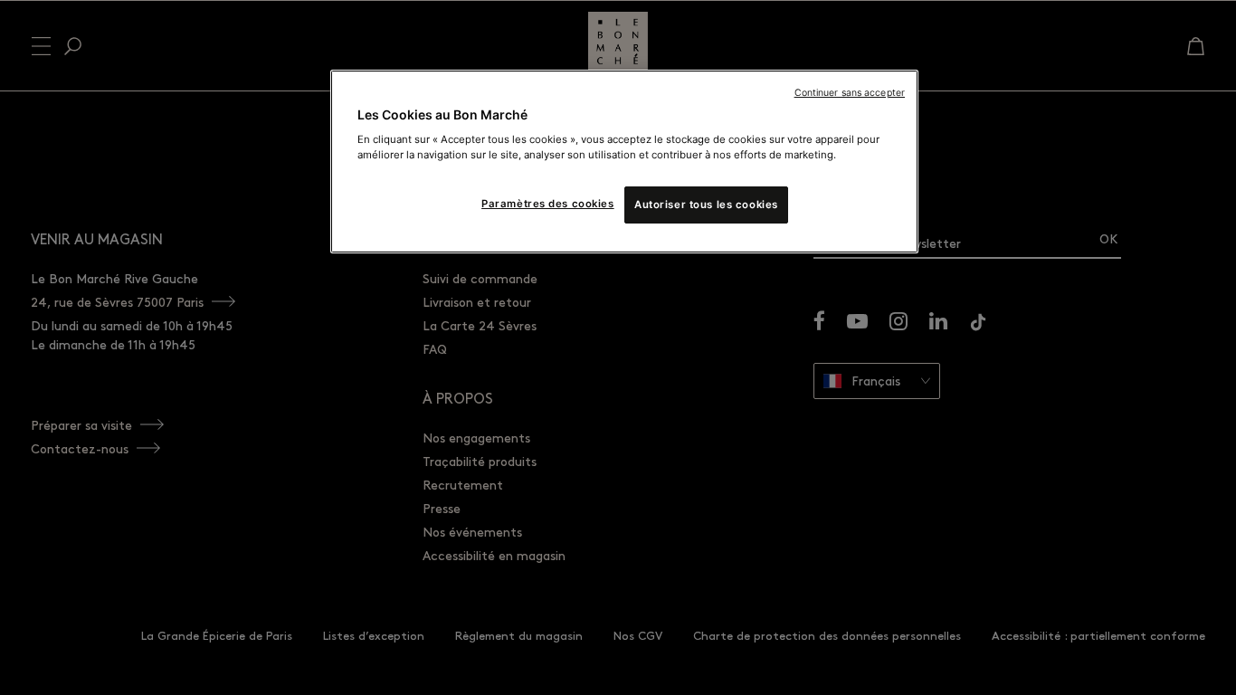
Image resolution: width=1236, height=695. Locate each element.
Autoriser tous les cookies (706, 204)
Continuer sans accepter (849, 93)
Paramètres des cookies (547, 203)
